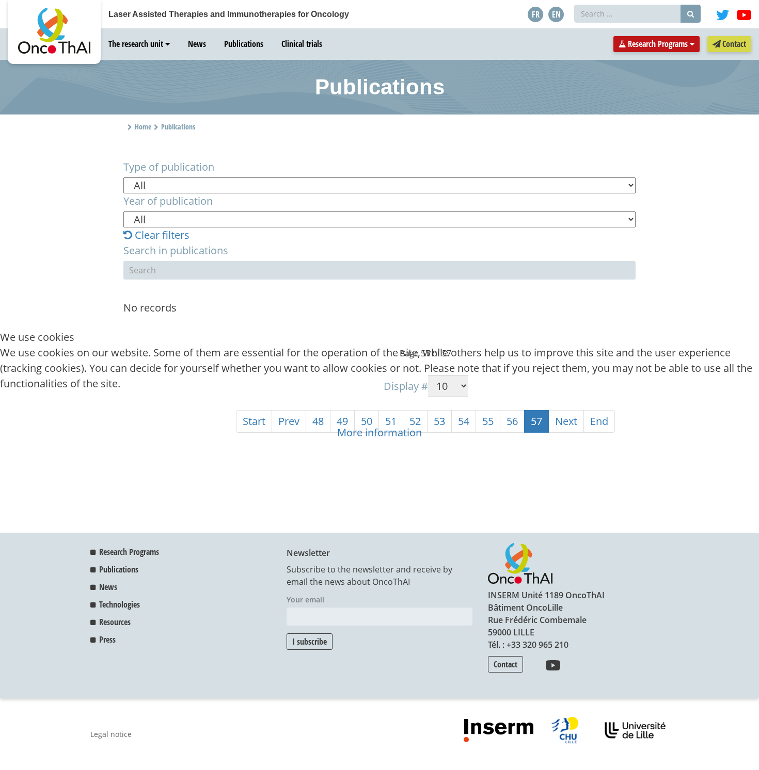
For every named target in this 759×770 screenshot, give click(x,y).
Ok (11, 416)
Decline (45, 416)
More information (379, 432)
